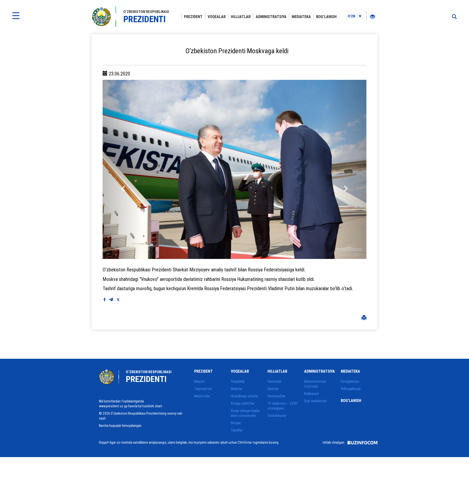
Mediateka (301, 16)
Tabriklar (237, 430)
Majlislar (236, 389)
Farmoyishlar (276, 396)
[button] (122, 169)
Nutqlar (236, 423)
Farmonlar (274, 381)
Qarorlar (272, 389)
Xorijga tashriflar (242, 403)
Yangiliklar (238, 381)
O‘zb (352, 16)
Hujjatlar (241, 16)
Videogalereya (351, 389)
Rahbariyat (311, 393)
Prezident (193, 16)
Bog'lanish (326, 16)
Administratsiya (271, 16)
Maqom (199, 381)
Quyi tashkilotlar (315, 401)
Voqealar (217, 16)
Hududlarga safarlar (244, 396)
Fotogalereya (350, 381)
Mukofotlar (202, 396)
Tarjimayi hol (203, 389)
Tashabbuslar (276, 415)
